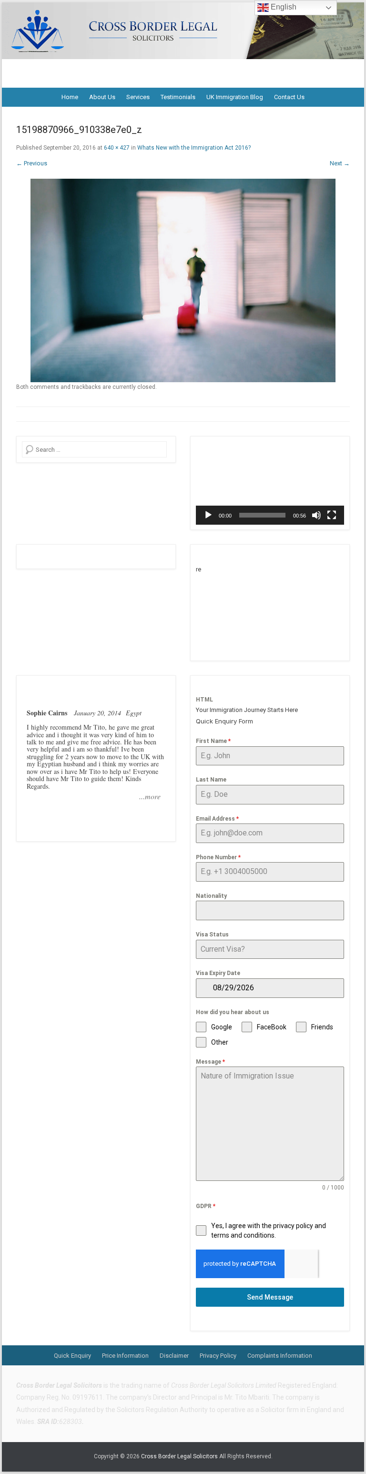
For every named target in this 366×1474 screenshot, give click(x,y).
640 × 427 (117, 147)
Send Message (270, 1297)
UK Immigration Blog (234, 97)
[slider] (262, 515)
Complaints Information (279, 1355)
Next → (340, 163)
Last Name (211, 779)
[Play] (208, 515)
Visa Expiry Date (218, 973)
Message (210, 1061)
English (282, 7)
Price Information (125, 1355)
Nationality (211, 896)
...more (150, 796)
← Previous (31, 163)
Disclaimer (174, 1355)
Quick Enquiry (72, 1355)
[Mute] (316, 515)
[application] (270, 483)
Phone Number (218, 857)
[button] (270, 483)
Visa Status (212, 934)
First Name (213, 741)
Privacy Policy (218, 1355)
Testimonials (178, 97)
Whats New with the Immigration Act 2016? (194, 147)
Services (138, 97)
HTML (204, 699)
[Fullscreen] (331, 515)
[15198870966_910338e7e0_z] (183, 280)
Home (69, 97)
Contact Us (289, 97)
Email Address (217, 818)
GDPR (205, 1206)
